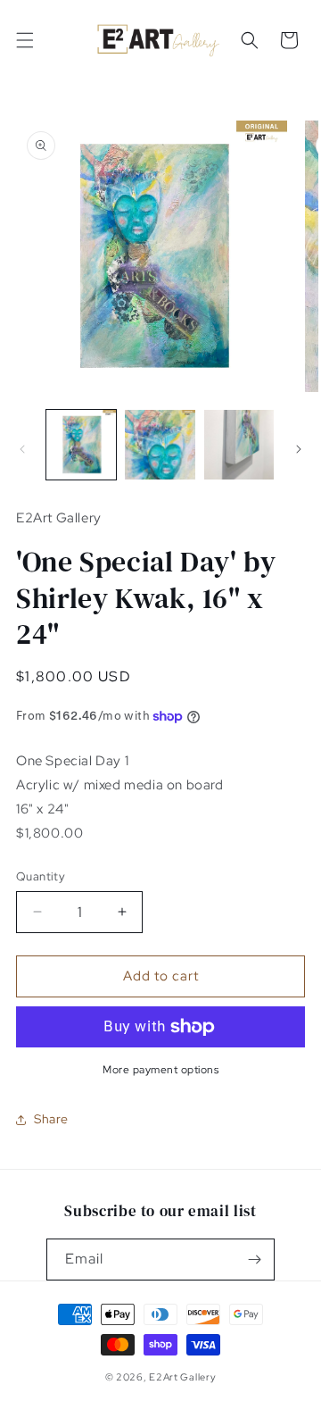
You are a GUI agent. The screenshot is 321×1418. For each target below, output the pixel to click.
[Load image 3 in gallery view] (239, 445)
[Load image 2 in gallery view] (159, 445)
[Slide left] (22, 449)
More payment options (160, 1070)
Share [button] (51, 1119)
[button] (25, 40)
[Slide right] (298, 449)
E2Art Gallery (182, 1377)
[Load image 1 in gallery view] (81, 445)
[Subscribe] (254, 1259)
